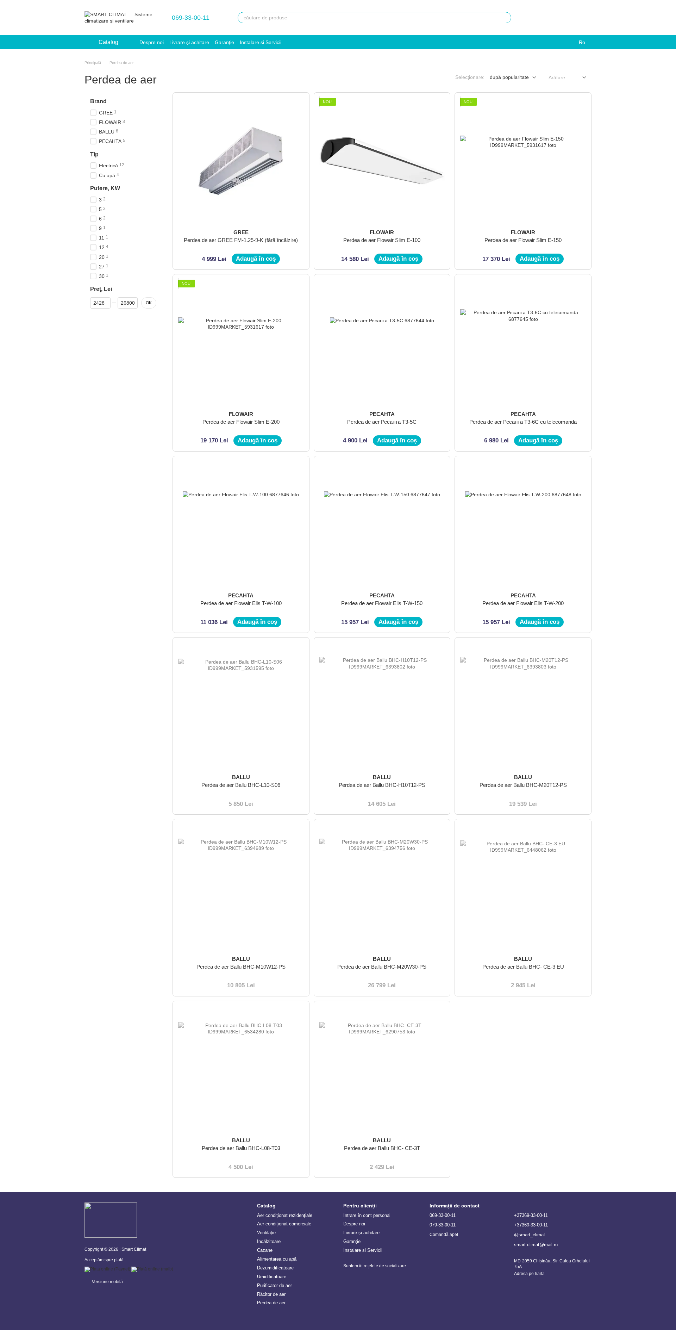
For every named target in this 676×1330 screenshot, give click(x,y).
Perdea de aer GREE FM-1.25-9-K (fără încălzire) (241, 240)
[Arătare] (579, 78)
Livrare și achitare (189, 42)
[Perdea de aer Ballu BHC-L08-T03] (241, 1069)
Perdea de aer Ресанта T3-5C (382, 422)
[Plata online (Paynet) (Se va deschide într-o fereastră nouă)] (107, 1269)
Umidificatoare (271, 1276)
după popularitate (509, 77)
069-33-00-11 (190, 17)
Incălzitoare (269, 1241)
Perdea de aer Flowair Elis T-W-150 (382, 603)
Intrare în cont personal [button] (366, 1215)
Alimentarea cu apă (276, 1259)
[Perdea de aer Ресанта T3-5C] (382, 342)
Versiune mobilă (107, 1281)
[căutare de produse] (505, 17)
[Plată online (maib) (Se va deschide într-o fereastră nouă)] (152, 1269)
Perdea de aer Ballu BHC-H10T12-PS (382, 785)
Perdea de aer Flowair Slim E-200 (241, 422)
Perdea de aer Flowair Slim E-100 (381, 240)
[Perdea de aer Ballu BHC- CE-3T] (382, 1069)
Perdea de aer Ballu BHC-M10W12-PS (241, 967)
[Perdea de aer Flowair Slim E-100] (382, 161)
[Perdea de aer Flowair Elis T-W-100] (241, 524)
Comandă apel (444, 1234)
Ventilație (266, 1232)
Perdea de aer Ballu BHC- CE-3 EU (523, 967)
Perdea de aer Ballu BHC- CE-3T (382, 1148)
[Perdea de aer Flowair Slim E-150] (523, 161)
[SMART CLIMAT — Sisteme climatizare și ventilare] (110, 1220)
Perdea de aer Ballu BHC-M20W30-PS (381, 967)
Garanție (224, 42)
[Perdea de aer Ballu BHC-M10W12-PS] (241, 887)
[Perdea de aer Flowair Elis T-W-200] (523, 524)
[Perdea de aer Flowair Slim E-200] (241, 342)
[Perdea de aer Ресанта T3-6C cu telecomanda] (523, 342)
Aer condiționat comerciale (284, 1223)
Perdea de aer (271, 1302)
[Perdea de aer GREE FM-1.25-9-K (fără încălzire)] (241, 161)
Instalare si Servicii (260, 42)
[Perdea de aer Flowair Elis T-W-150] (382, 524)
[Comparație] (549, 17)
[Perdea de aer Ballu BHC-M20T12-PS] (523, 706)
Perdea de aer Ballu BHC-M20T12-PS (523, 785)
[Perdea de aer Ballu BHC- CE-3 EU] (523, 887)
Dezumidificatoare (275, 1267)
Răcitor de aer (271, 1294)
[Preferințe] (531, 17)
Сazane (265, 1250)
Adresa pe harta (529, 1273)
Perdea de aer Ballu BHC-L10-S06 (240, 785)
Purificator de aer (274, 1285)
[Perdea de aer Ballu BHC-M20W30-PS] (382, 887)
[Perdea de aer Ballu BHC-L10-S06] (241, 706)
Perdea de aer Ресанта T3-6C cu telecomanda (523, 422)
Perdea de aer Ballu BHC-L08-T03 (241, 1148)
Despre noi (151, 42)
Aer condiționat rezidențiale (284, 1215)
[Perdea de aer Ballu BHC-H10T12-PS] (382, 706)
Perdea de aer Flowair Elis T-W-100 (241, 603)
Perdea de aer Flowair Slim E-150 (523, 240)
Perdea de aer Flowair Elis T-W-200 (523, 603)
